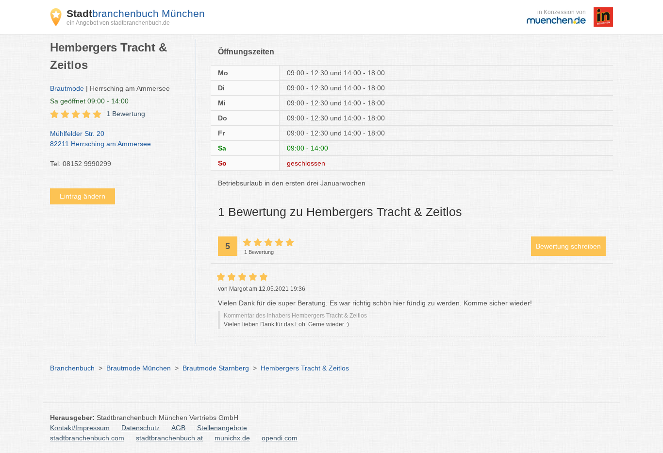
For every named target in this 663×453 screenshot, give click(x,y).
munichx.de (232, 438)
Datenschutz (140, 428)
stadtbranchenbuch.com (87, 438)
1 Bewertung (125, 113)
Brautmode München (138, 368)
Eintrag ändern (82, 196)
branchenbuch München (135, 13)
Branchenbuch (72, 368)
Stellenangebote (222, 428)
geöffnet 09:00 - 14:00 (89, 101)
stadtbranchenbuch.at (169, 438)
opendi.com (280, 438)
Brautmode (67, 88)
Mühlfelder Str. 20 (100, 139)
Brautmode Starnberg (215, 368)
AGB (178, 428)
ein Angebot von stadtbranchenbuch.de (118, 22)
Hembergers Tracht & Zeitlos (305, 368)
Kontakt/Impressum (80, 428)
